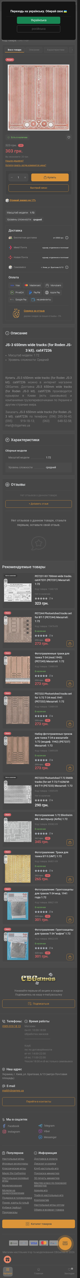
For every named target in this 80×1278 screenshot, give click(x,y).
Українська (39, 20)
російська (39, 28)
